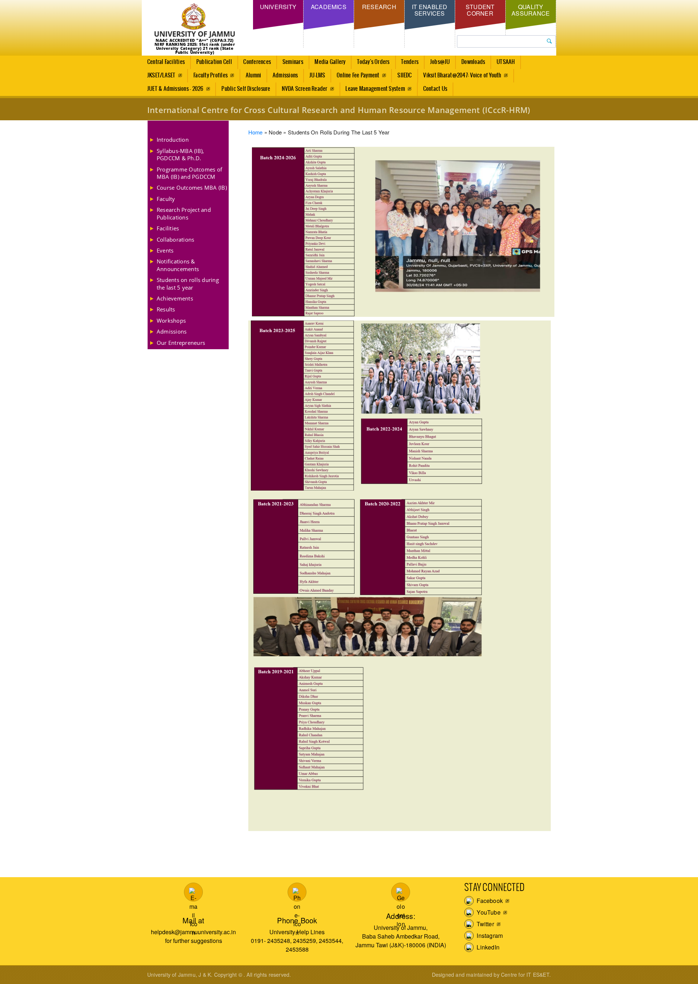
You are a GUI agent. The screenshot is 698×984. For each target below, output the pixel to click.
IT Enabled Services (429, 10)
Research (379, 7)
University (278, 7)
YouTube (488, 912)
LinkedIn (487, 947)
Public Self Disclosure (245, 89)
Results (166, 309)
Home (255, 132)
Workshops (171, 320)
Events (165, 250)
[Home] (195, 21)
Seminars (292, 62)
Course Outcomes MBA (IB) (192, 187)
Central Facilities (166, 62)
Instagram (489, 935)
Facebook (489, 900)
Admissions (285, 75)
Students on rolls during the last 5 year (188, 283)
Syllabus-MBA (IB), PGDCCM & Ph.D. (180, 154)
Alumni (253, 75)
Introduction (173, 139)
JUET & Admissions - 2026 (175, 89)
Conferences (257, 62)
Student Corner (480, 10)
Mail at (193, 920)
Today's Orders (373, 62)
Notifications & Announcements (178, 265)
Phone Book (297, 920)
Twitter (484, 924)
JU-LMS (317, 75)
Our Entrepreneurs (181, 342)
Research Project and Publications (184, 213)
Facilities (168, 228)
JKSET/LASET (161, 75)
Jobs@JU (440, 62)
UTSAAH (506, 62)
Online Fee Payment (358, 75)
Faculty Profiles (210, 75)
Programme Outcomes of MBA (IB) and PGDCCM (189, 173)
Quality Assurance (531, 10)
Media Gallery (329, 62)
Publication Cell (214, 62)
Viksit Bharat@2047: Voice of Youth (462, 75)
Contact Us (435, 89)
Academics (328, 7)
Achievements (175, 298)
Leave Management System (375, 89)
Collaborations (175, 239)
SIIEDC (404, 75)
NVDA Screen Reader (304, 89)
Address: (401, 916)
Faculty (166, 198)
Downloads (473, 62)
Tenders (409, 62)
